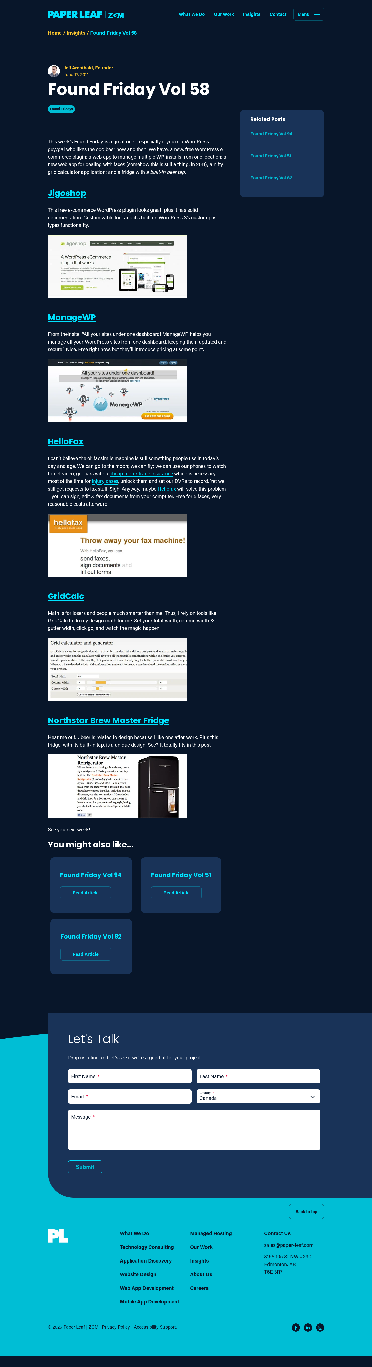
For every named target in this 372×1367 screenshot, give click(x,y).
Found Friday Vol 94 (91, 883)
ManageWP (72, 318)
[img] (58, 1236)
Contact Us (277, 1233)
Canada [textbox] (208, 1098)
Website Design (138, 1274)
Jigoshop (67, 194)
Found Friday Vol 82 (91, 944)
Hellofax (167, 488)
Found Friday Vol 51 (181, 883)
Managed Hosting (211, 1233)
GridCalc (66, 597)
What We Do (192, 14)
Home (55, 32)
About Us (201, 1274)
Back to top (306, 1211)
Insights (251, 14)
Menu (304, 14)
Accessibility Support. (155, 1327)
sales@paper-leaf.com (289, 1245)
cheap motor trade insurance (141, 473)
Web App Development (147, 1288)
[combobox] (258, 1097)
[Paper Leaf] (58, 1241)
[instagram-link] (320, 1327)
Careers (199, 1288)
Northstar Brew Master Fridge (108, 721)
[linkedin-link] (308, 1327)
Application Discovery (146, 1260)
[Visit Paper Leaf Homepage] (86, 14)
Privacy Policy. (116, 1327)
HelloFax (66, 442)
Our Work (224, 14)
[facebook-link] (296, 1327)
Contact (278, 14)
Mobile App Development (149, 1301)
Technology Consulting (147, 1247)
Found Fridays (61, 108)
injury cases (105, 481)
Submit (85, 1166)
